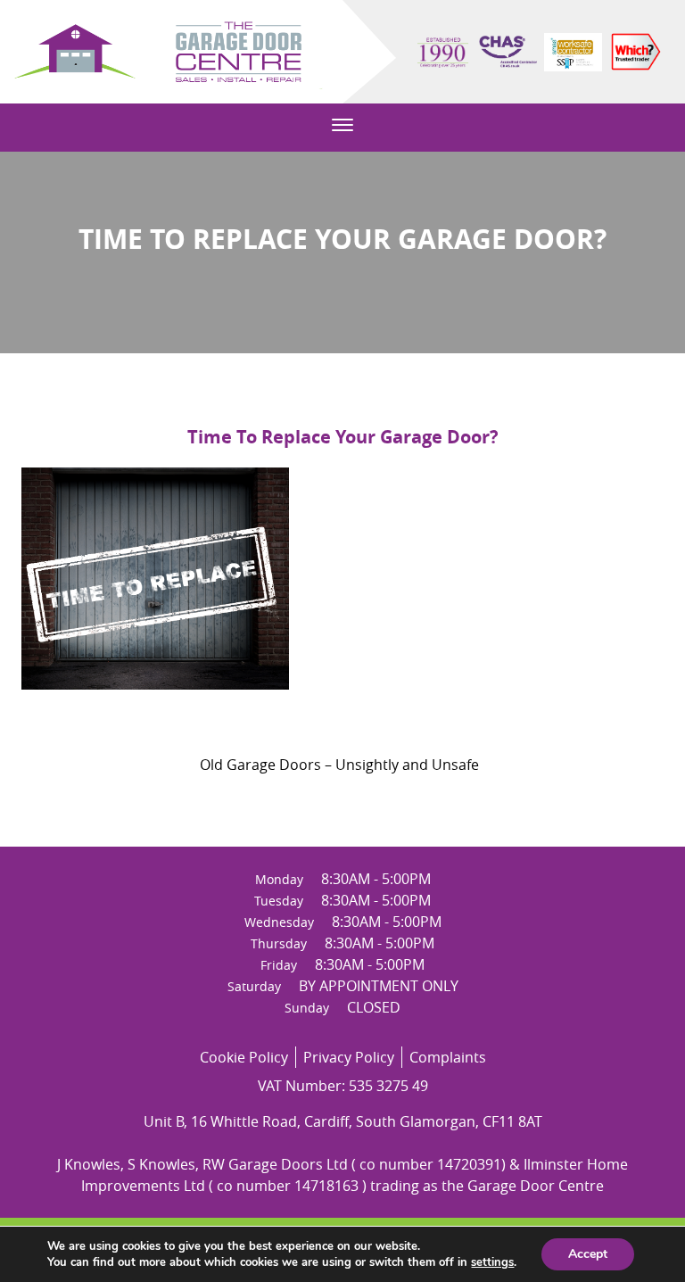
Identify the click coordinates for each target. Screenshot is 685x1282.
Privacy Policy (348, 1057)
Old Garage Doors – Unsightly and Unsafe (339, 764)
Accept (587, 1253)
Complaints (447, 1057)
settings (492, 1262)
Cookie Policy (244, 1057)
